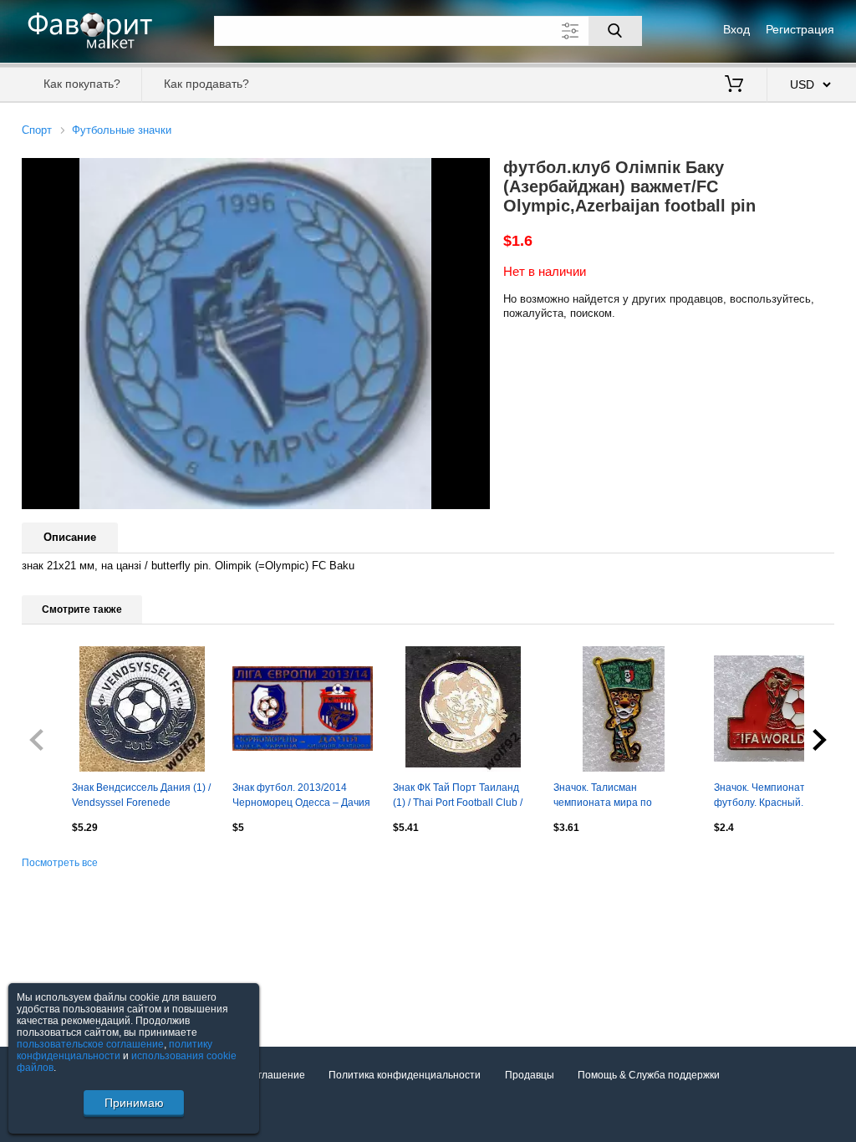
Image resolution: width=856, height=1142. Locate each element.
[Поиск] (615, 31)
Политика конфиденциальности (405, 1075)
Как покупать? (81, 83)
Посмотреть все (60, 863)
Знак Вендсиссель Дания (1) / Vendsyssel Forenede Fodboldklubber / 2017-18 (141, 797)
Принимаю (134, 1102)
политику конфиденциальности (114, 1050)
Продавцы (529, 1075)
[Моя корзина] (734, 85)
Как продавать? (206, 83)
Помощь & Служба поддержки (649, 1075)
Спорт (37, 130)
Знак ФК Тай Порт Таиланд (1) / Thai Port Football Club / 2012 (457, 797)
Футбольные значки (121, 130)
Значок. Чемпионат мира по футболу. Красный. (780, 795)
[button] (474, 173)
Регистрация (800, 29)
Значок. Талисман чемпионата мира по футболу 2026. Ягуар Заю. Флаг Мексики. (615, 797)
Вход (736, 29)
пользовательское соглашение (90, 1044)
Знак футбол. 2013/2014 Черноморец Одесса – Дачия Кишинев (301, 797)
